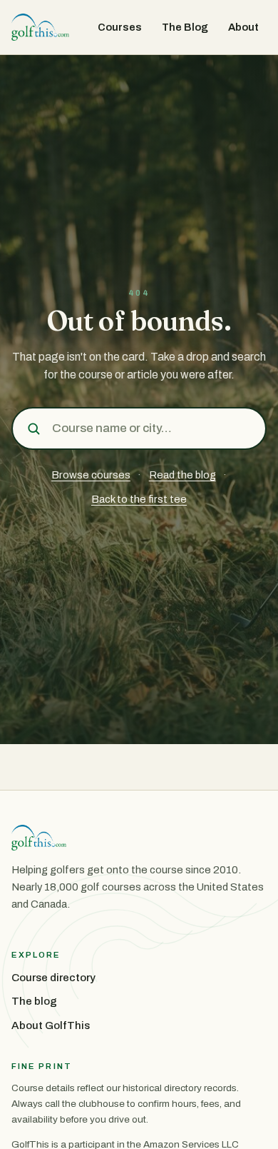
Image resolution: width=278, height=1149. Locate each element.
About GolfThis (50, 1025)
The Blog (185, 27)
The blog (34, 1001)
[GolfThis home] (40, 27)
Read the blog (182, 475)
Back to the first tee (139, 499)
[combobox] (153, 429)
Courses (120, 27)
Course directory (53, 977)
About (243, 27)
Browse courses (90, 475)
